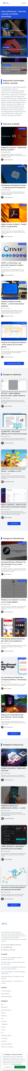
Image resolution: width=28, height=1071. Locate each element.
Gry (2, 1032)
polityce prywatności (16, 1064)
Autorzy (4, 987)
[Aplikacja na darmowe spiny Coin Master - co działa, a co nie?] (14, 458)
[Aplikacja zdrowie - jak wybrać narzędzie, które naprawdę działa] (14, 27)
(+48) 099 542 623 (7, 947)
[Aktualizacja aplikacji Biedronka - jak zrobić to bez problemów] (14, 627)
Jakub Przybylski (8, 406)
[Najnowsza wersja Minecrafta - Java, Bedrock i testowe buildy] (14, 703)
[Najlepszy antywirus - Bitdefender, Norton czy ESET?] (14, 136)
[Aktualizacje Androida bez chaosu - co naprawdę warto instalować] (14, 174)
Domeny (3, 1027)
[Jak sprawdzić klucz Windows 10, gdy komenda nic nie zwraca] (14, 550)
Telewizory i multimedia (7, 1047)
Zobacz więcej (14, 523)
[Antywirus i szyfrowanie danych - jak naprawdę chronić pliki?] (14, 875)
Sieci (2, 1018)
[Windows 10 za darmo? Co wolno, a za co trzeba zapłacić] (14, 588)
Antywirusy (4, 1021)
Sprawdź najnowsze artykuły (14, 363)
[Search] (25, 3)
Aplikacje (3, 1013)
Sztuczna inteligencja (6, 1044)
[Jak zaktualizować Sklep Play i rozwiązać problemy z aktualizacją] (14, 666)
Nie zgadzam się (8, 1067)
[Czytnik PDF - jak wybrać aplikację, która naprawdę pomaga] (14, 421)
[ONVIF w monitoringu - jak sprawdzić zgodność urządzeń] (14, 251)
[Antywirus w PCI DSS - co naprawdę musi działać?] (14, 46)
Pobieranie (4, 1015)
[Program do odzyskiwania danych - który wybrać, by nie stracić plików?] (14, 331)
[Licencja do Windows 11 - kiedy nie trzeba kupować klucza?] (14, 65)
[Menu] (22, 3)
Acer (2, 1004)
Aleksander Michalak (9, 481)
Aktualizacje (4, 1007)
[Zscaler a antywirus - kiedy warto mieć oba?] (14, 757)
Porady (3, 1030)
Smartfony (3, 1041)
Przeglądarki (4, 1024)
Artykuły (4, 954)
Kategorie (4, 1001)
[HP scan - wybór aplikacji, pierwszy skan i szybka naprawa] (14, 384)
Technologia (4, 1038)
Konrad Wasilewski (8, 443)
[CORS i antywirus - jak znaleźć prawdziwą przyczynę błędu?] (14, 834)
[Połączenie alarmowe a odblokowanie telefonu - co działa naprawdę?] (14, 795)
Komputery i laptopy (6, 1035)
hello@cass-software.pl (9, 949)
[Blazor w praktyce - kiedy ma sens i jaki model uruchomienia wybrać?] (14, 495)
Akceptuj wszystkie (20, 1067)
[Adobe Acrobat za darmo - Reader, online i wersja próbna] (14, 212)
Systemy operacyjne (6, 1010)
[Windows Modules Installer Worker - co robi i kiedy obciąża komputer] (14, 290)
